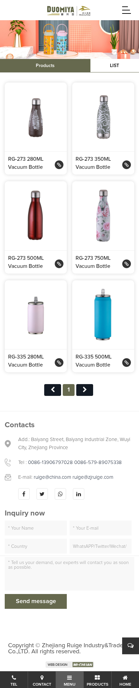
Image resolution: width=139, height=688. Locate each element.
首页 (52, 390)
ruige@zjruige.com (93, 477)
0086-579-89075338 (98, 462)
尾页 (84, 390)
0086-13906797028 (50, 462)
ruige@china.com (53, 477)
